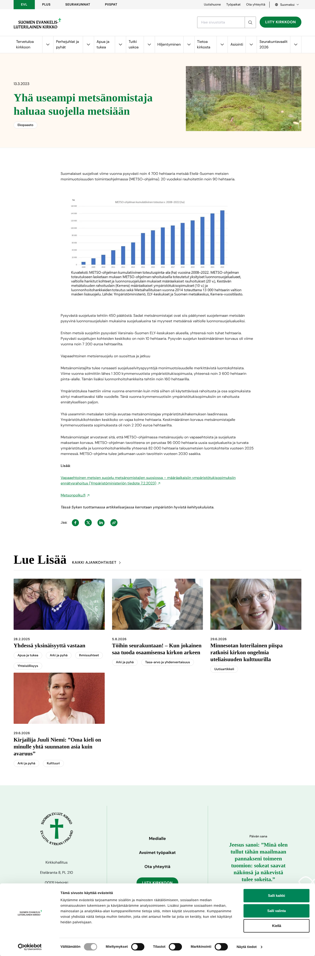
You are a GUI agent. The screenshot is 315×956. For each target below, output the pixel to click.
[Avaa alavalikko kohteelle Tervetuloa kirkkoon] (47, 44)
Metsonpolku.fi (73, 495)
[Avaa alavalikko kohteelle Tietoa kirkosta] (222, 44)
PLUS (46, 5)
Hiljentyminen (169, 44)
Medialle (157, 838)
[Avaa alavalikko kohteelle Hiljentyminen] (188, 44)
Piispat (111, 5)
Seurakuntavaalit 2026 (273, 44)
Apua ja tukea (103, 44)
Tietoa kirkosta (203, 44)
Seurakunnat (77, 5)
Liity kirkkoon (280, 22)
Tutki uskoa (134, 44)
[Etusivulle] (37, 23)
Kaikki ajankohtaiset (94, 562)
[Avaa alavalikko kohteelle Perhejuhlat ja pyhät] (88, 44)
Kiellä (276, 926)
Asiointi (236, 44)
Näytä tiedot (247, 947)
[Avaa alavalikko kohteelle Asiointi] (251, 44)
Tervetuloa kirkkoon (25, 44)
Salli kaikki (276, 895)
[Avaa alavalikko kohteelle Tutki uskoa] (149, 44)
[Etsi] (250, 22)
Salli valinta (276, 911)
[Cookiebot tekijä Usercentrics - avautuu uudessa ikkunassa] (30, 947)
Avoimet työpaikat (157, 852)
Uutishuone (212, 5)
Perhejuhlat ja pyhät (67, 44)
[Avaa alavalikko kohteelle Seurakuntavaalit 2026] (295, 44)
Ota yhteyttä (255, 5)
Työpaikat (233, 5)
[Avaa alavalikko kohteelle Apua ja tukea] (120, 44)
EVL (24, 5)
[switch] (137, 946)
